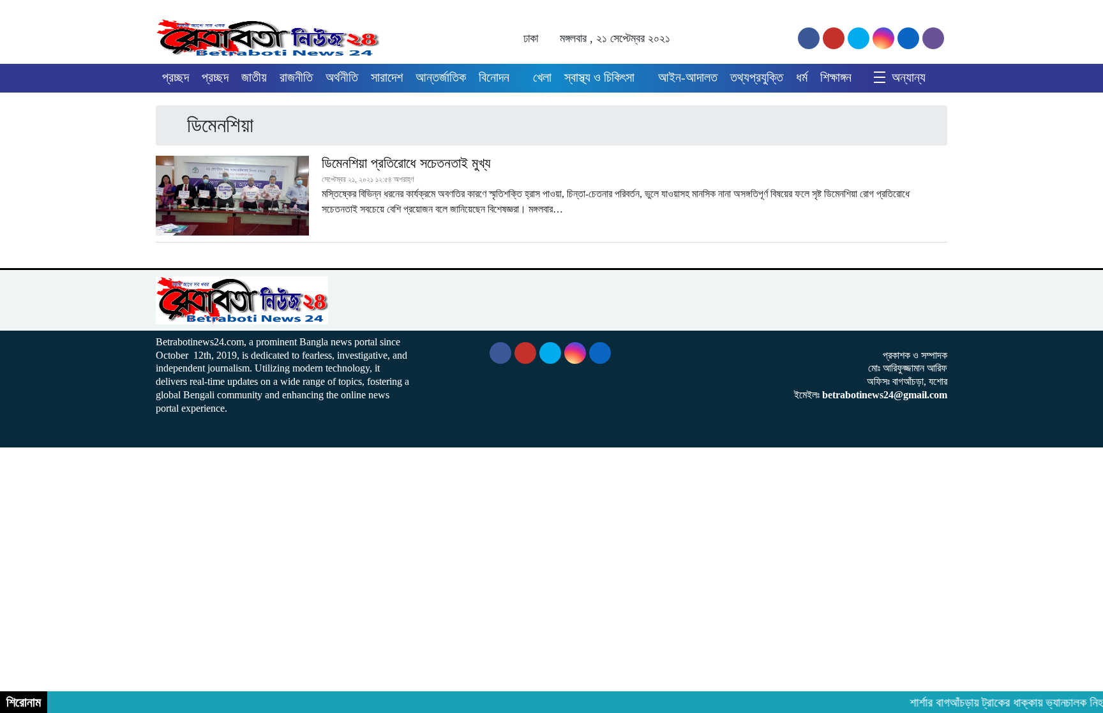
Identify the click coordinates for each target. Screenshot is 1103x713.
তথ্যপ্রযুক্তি (756, 77)
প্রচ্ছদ (175, 77)
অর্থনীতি (342, 77)
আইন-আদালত (687, 77)
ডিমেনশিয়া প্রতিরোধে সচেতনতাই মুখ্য (406, 163)
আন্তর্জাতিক (441, 77)
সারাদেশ (387, 77)
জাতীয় (254, 77)
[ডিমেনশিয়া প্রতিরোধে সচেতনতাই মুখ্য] (232, 196)
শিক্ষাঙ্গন (836, 77)
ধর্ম (801, 77)
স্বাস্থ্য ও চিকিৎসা (599, 77)
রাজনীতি (296, 77)
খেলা (542, 77)
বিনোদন (494, 77)
